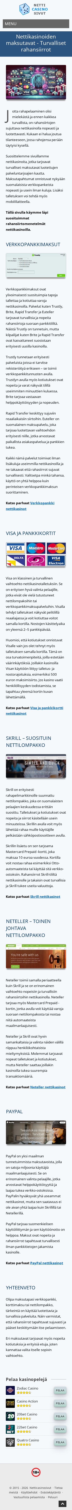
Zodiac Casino (27, 1388)
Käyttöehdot (29, 1492)
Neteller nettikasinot (47, 1087)
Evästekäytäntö (51, 1492)
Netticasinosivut (40, 1488)
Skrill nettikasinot (45, 896)
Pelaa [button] (60, 1390)
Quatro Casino (28, 1440)
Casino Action (27, 1401)
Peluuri (53, 1497)
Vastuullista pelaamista (29, 1497)
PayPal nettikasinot (46, 1263)
